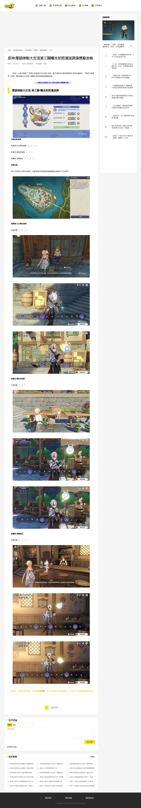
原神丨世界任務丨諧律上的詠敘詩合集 (52, 786)
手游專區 (28, 50)
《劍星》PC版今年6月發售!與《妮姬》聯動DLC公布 (122, 137)
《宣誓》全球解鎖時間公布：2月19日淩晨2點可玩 (123, 56)
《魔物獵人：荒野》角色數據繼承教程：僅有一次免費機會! (113, 46)
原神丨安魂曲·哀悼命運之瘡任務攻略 (82, 786)
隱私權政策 (90, 798)
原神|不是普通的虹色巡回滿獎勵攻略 (81, 768)
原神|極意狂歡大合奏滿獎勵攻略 (21, 772)
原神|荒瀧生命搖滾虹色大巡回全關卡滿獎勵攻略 (22, 777)
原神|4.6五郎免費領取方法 (48, 768)
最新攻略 (43, 50)
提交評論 (90, 742)
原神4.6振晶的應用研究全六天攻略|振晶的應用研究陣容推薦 (52, 777)
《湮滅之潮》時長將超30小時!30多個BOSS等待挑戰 (122, 77)
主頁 (9, 50)
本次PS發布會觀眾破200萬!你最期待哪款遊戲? (122, 97)
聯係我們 (48, 798)
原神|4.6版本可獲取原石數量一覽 (51, 781)
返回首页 (54, 708)
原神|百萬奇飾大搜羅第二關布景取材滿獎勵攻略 (22, 768)
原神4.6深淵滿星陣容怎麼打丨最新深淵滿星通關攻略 (82, 777)
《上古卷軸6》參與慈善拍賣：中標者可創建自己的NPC (123, 107)
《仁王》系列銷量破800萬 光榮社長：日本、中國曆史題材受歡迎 (122, 66)
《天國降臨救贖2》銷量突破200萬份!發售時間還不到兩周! (123, 87)
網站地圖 (68, 798)
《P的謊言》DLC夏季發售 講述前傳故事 (123, 117)
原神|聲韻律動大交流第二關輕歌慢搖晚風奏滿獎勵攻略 (82, 764)
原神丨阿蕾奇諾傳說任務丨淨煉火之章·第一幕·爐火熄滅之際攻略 (22, 786)
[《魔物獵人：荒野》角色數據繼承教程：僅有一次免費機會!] (118, 40)
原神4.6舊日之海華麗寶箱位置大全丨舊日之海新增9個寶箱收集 (22, 781)
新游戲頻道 (17, 50)
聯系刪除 (42, 691)
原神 (35, 50)
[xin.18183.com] (9, 6)
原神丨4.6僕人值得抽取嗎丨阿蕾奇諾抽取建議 (82, 781)
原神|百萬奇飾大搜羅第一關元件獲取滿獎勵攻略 (82, 772)
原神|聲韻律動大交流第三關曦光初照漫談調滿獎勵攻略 (52, 764)
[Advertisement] (51, 30)
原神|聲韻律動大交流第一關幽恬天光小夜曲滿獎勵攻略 (52, 772)
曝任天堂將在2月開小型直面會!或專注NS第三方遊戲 (122, 127)
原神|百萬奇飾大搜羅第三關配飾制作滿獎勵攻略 (22, 764)
